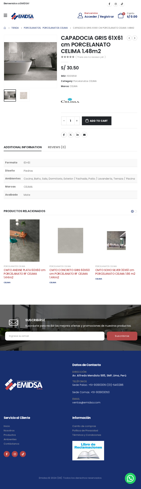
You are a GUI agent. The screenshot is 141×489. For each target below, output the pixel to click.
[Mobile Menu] (6, 15)
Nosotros (9, 430)
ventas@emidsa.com (86, 402)
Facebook (64, 135)
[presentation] (8, 61)
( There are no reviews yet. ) (91, 57)
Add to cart (99, 121)
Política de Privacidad (85, 430)
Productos (10, 434)
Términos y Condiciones (86, 434)
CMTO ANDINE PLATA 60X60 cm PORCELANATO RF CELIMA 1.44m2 (24, 273)
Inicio (7, 426)
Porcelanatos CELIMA (85, 81)
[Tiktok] (121, 3)
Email (84, 135)
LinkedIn (77, 135)
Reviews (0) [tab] (57, 147)
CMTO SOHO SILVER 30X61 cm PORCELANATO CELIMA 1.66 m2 (115, 272)
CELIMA (73, 86)
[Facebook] (109, 3)
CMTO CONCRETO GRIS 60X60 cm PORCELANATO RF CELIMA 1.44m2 (69, 273)
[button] (132, 211)
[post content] (25, 240)
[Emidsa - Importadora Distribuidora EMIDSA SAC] (22, 16)
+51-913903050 (100, 392)
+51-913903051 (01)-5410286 (105, 385)
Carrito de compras (84, 426)
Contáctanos (11, 443)
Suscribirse (122, 336)
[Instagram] (115, 3)
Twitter (71, 135)
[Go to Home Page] (5, 28)
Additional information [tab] (22, 147)
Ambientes (10, 439)
